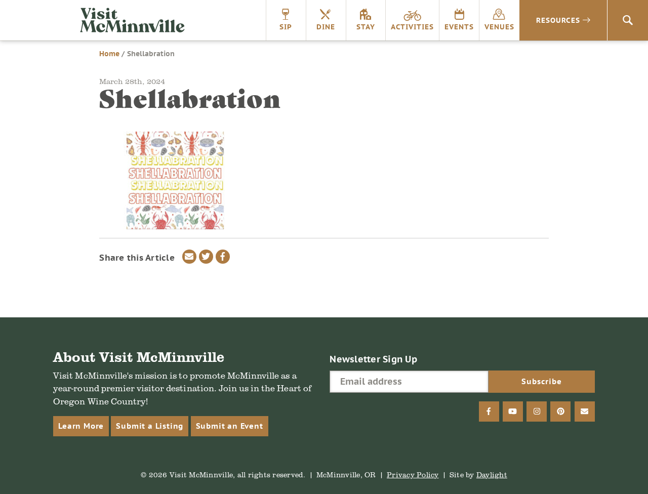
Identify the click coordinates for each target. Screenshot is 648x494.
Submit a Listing (149, 426)
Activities (412, 26)
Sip (285, 26)
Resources (558, 20)
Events (459, 26)
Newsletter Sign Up (373, 359)
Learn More (81, 426)
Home (109, 53)
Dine (325, 26)
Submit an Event (229, 426)
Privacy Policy (413, 474)
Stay (365, 26)
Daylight (491, 474)
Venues (499, 26)
